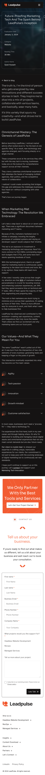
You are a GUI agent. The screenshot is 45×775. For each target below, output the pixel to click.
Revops (7, 646)
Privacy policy (11, 684)
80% (21, 280)
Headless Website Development (17, 641)
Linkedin (6, 764)
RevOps (6, 724)
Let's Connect (9, 755)
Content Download (11, 742)
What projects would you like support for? (22, 635)
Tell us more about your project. (17, 657)
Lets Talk (32, 692)
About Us (7, 746)
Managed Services (12, 651)
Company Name (11, 621)
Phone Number (11, 610)
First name (9, 577)
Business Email (11, 599)
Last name (9, 588)
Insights (6, 738)
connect (16, 468)
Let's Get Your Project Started (20, 505)
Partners (7, 750)
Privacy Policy (18, 764)
